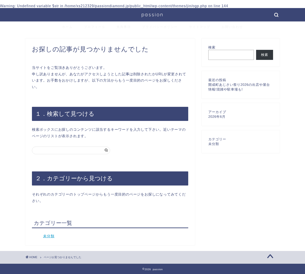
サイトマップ (199, 27)
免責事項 (124, 27)
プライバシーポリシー (160, 27)
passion (152, 14)
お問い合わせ (232, 27)
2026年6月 (217, 116)
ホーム (67, 27)
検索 (211, 47)
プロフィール (94, 27)
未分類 (48, 236)
